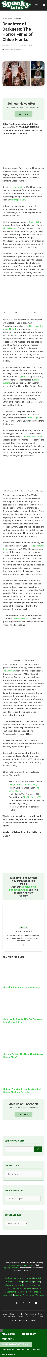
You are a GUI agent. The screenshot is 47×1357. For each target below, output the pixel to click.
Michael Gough (10, 228)
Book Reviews (20, 1315)
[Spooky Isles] (16, 5)
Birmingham (19, 1278)
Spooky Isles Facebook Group (22, 888)
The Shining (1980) (32, 797)
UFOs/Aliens (8, 1354)
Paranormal (8, 1334)
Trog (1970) (34, 222)
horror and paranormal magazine (21, 1265)
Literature (23, 1349)
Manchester (10, 1292)
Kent (39, 1285)
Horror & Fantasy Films (15, 1344)
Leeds (8, 1288)
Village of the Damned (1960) (23, 784)
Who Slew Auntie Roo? (31, 436)
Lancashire (27, 1288)
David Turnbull (11, 45)
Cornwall (10, 1281)
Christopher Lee (17, 199)
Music (36, 1349)
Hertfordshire (21, 1285)
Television (8, 1349)
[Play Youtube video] (23, 852)
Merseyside (23, 1292)
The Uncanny (9, 671)
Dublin (19, 1281)
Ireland (32, 1285)
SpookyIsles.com (11, 1268)
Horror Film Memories (14, 49)
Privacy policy (40, 1315)
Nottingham (35, 1292)
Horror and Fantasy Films (13, 18)
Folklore (7, 1339)
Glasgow (9, 1285)
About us (5, 1315)
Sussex (17, 1295)
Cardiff (37, 1278)
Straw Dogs (32, 417)
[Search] (38, 1149)
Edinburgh (28, 1281)
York (32, 1295)
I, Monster (24, 376)
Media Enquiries (11, 1315)
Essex (37, 1281)
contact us (33, 1315)
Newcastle (8, 1295)
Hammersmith (17, 187)
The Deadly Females (21, 618)
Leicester (16, 1288)
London (37, 1288)
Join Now (23, 114)
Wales (25, 1295)
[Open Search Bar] (44, 5)
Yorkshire (39, 1295)
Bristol (29, 1278)
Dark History (29, 1334)
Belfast (8, 1278)
